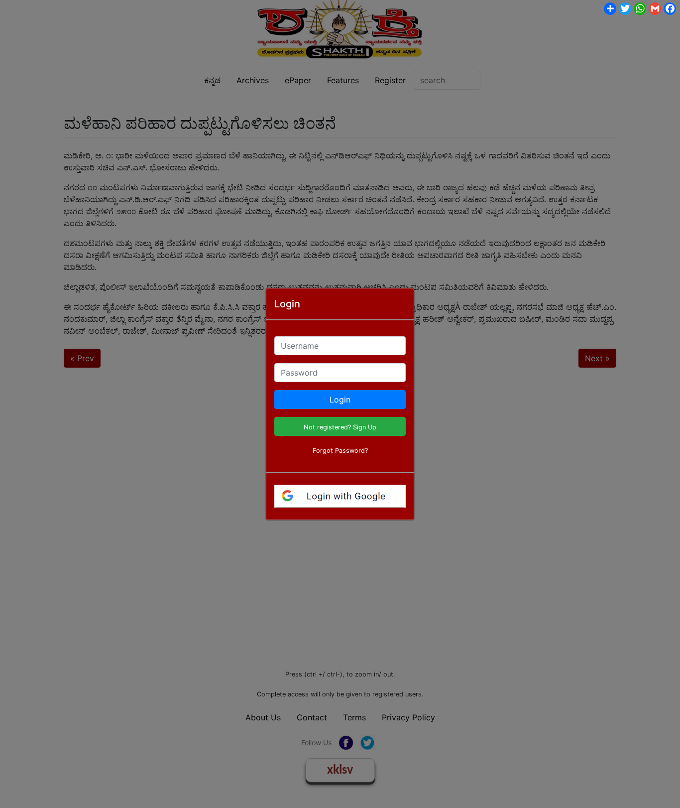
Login (340, 399)
